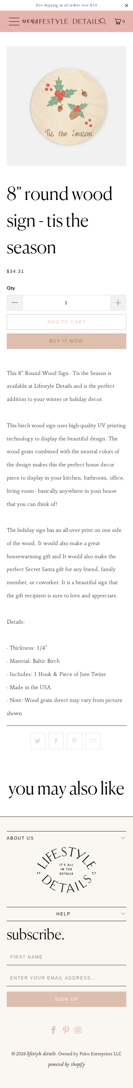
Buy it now (66, 341)
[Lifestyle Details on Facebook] (54, 1031)
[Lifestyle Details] (66, 21)
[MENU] (11, 21)
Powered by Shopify (66, 1064)
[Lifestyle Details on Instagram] (78, 1031)
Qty (11, 288)
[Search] (103, 21)
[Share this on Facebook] (56, 741)
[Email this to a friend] (93, 741)
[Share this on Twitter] (37, 741)
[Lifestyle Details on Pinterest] (66, 1031)
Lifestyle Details (41, 1053)
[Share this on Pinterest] (74, 741)
